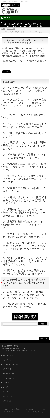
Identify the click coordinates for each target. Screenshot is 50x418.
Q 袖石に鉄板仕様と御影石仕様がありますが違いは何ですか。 (24, 305)
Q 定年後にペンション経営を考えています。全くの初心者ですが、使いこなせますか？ (25, 179)
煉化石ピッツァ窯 (8, 373)
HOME (3, 29)
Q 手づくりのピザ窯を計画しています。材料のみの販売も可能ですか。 (25, 235)
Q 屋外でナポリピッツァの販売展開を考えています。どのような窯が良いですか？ (24, 200)
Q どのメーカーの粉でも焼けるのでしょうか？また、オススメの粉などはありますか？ (25, 90)
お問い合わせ (7, 401)
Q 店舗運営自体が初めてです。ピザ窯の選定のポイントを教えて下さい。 (24, 224)
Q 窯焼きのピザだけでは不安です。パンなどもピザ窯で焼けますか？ (25, 272)
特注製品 (5, 387)
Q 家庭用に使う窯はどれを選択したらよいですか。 (24, 190)
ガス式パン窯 (7, 369)
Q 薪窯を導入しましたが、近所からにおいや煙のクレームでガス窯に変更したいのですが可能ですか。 (24, 294)
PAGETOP (43, 338)
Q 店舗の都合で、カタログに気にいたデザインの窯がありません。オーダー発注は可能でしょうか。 (24, 212)
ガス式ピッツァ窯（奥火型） (12, 364)
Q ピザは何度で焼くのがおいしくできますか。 (25, 135)
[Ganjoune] (10, 5)
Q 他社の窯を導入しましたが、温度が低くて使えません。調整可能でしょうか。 (25, 166)
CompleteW (6, 383)
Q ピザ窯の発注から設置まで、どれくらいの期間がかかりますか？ (24, 156)
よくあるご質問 (11, 29)
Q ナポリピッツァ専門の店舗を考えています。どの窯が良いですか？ (25, 126)
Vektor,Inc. (42, 412)
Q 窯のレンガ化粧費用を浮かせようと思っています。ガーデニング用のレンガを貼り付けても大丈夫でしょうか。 (24, 248)
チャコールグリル (8, 378)
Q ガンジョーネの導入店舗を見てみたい (24, 116)
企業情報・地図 (8, 355)
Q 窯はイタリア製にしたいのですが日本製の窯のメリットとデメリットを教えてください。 (25, 261)
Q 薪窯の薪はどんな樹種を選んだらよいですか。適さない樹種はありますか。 (24, 282)
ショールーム (7, 360)
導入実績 (5, 392)
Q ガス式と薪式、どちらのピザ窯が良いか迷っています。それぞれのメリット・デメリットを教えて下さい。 (25, 104)
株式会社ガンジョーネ (22, 409)
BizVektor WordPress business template (19, 412)
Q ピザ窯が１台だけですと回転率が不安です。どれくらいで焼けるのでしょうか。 (24, 145)
